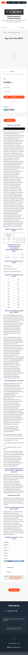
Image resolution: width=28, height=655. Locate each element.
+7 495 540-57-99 (11, 611)
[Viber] (12, 110)
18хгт (10, 578)
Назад (15, 590)
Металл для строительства (14, 32)
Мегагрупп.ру (18, 647)
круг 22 (16, 576)
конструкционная (16, 578)
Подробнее (19, 629)
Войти (19, 2)
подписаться (23, 624)
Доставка (22, 27)
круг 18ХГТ (11, 576)
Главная (5, 32)
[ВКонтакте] (6, 110)
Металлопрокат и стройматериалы (14, 17)
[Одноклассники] (8, 110)
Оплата (3, 27)
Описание (9, 120)
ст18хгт (20, 576)
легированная (18, 577)
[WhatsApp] (14, 110)
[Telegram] (10, 110)
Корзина (24, 2)
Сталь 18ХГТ (12, 577)
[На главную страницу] (14, 12)
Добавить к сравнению (22, 91)
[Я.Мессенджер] (4, 110)
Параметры (10, 567)
